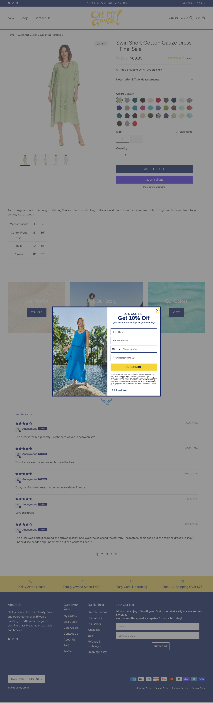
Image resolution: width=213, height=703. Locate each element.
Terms (119, 385)
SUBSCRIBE (134, 367)
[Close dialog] (157, 310)
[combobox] (116, 349)
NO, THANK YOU (119, 390)
